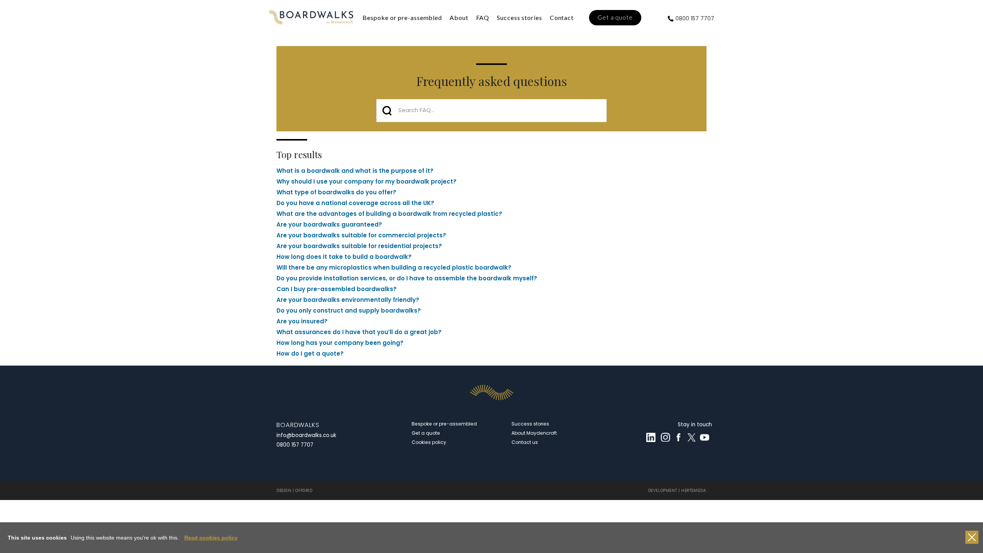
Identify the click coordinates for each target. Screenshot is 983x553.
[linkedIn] (651, 437)
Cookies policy (429, 442)
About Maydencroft (534, 433)
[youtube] (704, 437)
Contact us (524, 442)
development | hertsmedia (677, 490)
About (459, 17)
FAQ (483, 17)
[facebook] (678, 437)
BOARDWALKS (297, 425)
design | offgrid (294, 490)
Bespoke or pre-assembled (402, 17)
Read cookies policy (211, 538)
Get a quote (615, 17)
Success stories (519, 17)
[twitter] (691, 437)
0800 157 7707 (694, 18)
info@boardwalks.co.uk (306, 435)
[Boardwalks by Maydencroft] (311, 17)
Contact (562, 17)
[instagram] (665, 437)
